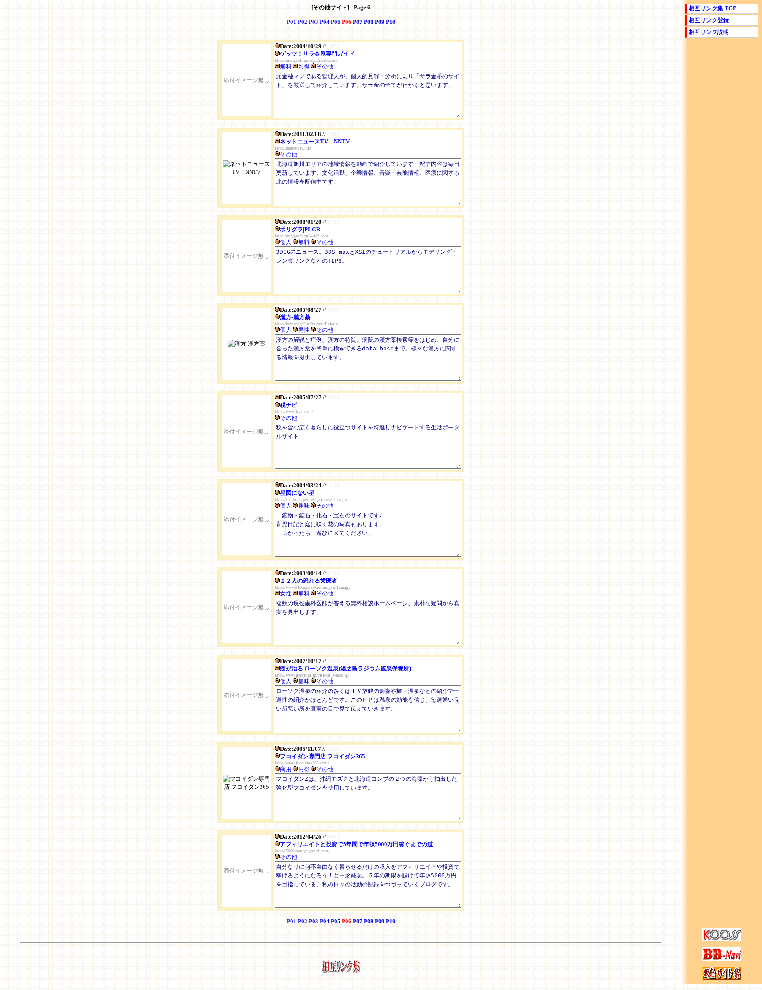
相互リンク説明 (709, 32)
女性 (285, 593)
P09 (380, 22)
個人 (285, 242)
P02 (302, 22)
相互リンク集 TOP (712, 8)
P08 (369, 22)
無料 (285, 66)
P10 (391, 22)
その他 (324, 66)
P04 (324, 22)
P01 (291, 22)
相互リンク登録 (709, 20)
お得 (304, 66)
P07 (357, 22)
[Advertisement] (721, 187)
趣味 (304, 505)
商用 (285, 769)
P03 (313, 22)
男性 (304, 330)
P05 (335, 22)
